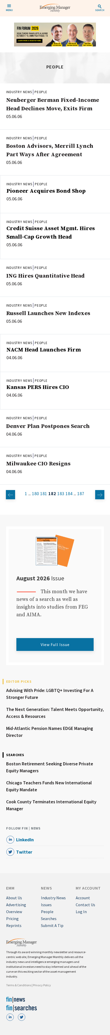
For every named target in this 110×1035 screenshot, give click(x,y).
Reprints (13, 925)
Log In (81, 911)
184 (68, 493)
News (46, 888)
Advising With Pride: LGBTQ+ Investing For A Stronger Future (49, 693)
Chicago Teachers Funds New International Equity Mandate (49, 786)
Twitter (24, 852)
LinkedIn (25, 840)
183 (60, 493)
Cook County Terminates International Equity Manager (51, 805)
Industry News (19, 92)
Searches (49, 918)
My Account (88, 888)
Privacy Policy (42, 985)
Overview (14, 911)
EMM (10, 888)
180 (35, 493)
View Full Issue (55, 644)
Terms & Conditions (18, 985)
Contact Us (85, 904)
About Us (14, 897)
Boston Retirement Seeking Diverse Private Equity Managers (49, 767)
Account (83, 897)
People (41, 92)
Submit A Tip (52, 925)
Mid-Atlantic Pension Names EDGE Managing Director (49, 731)
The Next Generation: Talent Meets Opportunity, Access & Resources (55, 712)
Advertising (16, 904)
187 (80, 493)
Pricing (12, 918)
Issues (46, 904)
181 (43, 493)
